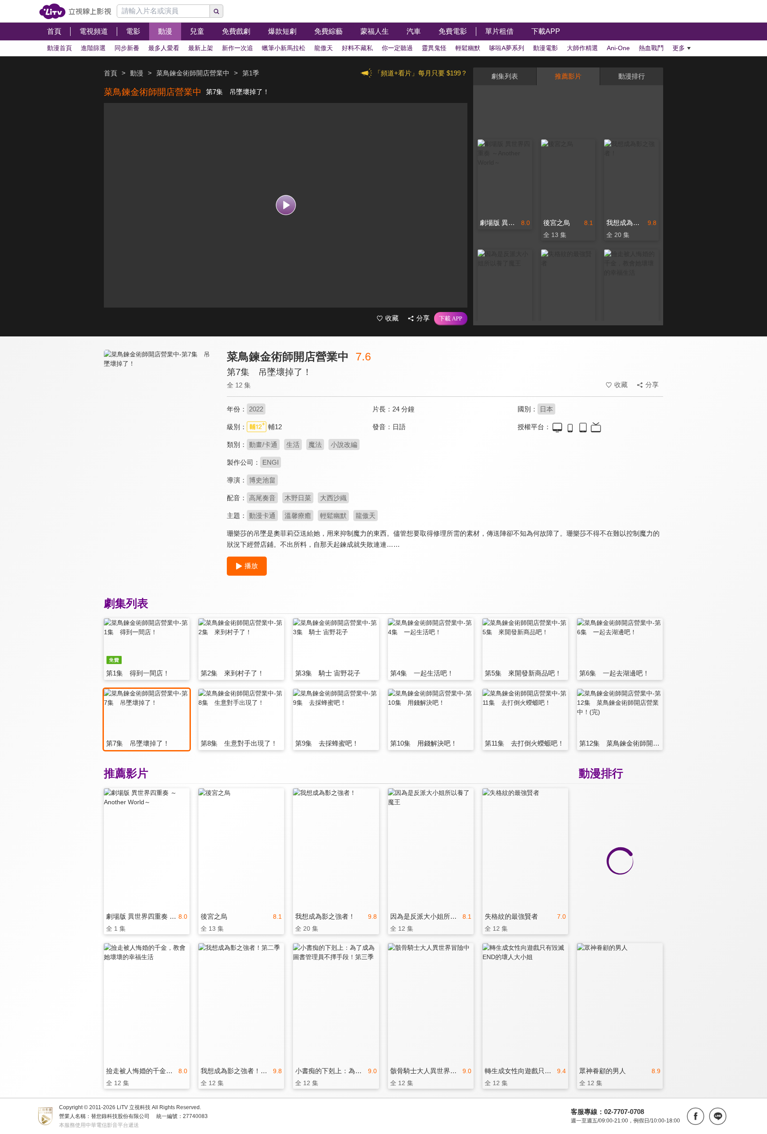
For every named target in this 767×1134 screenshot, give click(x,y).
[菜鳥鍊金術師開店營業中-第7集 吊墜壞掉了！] (160, 429)
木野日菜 (298, 498)
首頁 (110, 73)
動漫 (136, 73)
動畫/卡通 (263, 444)
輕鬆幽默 (333, 515)
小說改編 (344, 444)
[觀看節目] (286, 205)
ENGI (270, 462)
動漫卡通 (262, 515)
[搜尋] (216, 11)
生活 (293, 444)
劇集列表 (504, 76)
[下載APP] (450, 318)
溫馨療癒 (298, 515)
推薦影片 (568, 76)
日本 (546, 409)
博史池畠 (262, 480)
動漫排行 (631, 76)
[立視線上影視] (75, 11)
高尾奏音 (262, 498)
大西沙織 (333, 498)
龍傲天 (366, 515)
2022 (256, 409)
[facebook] (695, 1116)
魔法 (315, 444)
